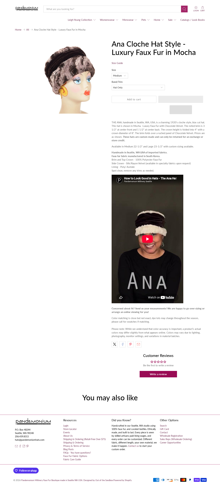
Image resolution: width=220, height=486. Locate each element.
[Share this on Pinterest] (131, 344)
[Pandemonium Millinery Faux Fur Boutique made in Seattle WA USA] (26, 9)
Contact (164, 432)
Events (66, 432)
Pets (143, 19)
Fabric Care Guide (72, 459)
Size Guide (117, 63)
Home (157, 19)
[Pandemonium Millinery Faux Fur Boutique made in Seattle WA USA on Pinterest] (27, 446)
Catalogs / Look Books (192, 19)
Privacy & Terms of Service (76, 446)
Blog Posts (68, 449)
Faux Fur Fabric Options (75, 456)
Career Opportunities (170, 442)
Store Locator (70, 429)
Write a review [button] (158, 374)
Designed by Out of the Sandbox (98, 480)
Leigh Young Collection (80, 19)
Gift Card (164, 429)
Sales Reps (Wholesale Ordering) (176, 439)
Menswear (128, 19)
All (27, 29)
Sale (170, 19)
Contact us (133, 446)
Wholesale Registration (171, 435)
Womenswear (107, 19)
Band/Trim (117, 81)
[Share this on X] (115, 344)
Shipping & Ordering (73, 442)
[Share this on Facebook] (123, 344)
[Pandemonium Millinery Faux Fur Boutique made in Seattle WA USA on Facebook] (20, 446)
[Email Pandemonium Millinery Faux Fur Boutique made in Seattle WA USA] (16, 446)
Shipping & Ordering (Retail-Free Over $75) (84, 439)
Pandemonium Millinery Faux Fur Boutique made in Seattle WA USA (51, 480)
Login (65, 425)
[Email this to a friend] (138, 344)
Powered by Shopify (122, 480)
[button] (180, 99)
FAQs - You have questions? (77, 452)
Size (114, 69)
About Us (68, 435)
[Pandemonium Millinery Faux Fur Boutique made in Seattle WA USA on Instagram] (23, 446)
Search (163, 425)
